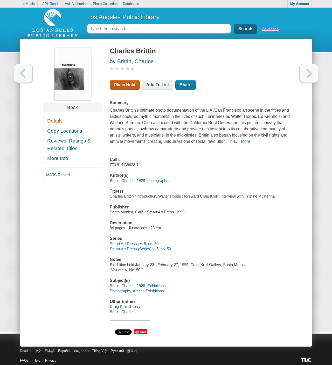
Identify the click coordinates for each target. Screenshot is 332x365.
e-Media (29, 4)
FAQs (24, 360)
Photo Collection (105, 4)
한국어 (132, 351)
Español (64, 351)
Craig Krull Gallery (125, 306)
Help (36, 360)
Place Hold (124, 85)
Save (143, 332)
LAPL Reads (49, 4)
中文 (38, 351)
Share (185, 85)
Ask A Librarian (76, 4)
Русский (117, 351)
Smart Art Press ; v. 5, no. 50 (134, 243)
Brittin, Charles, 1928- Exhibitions (138, 285)
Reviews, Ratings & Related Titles (69, 144)
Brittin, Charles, (123, 311)
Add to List (157, 85)
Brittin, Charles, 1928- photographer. (140, 180)
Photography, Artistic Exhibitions (137, 291)
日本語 (50, 351)
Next (308, 73)
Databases (131, 4)
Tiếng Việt (99, 351)
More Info (57, 158)
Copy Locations (64, 131)
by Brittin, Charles (132, 61)
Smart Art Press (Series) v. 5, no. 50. (141, 249)
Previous (23, 73)
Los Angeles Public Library (123, 17)
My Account (299, 4)
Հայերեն (81, 351)
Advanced (270, 29)
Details (55, 121)
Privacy (51, 360)
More (245, 141)
